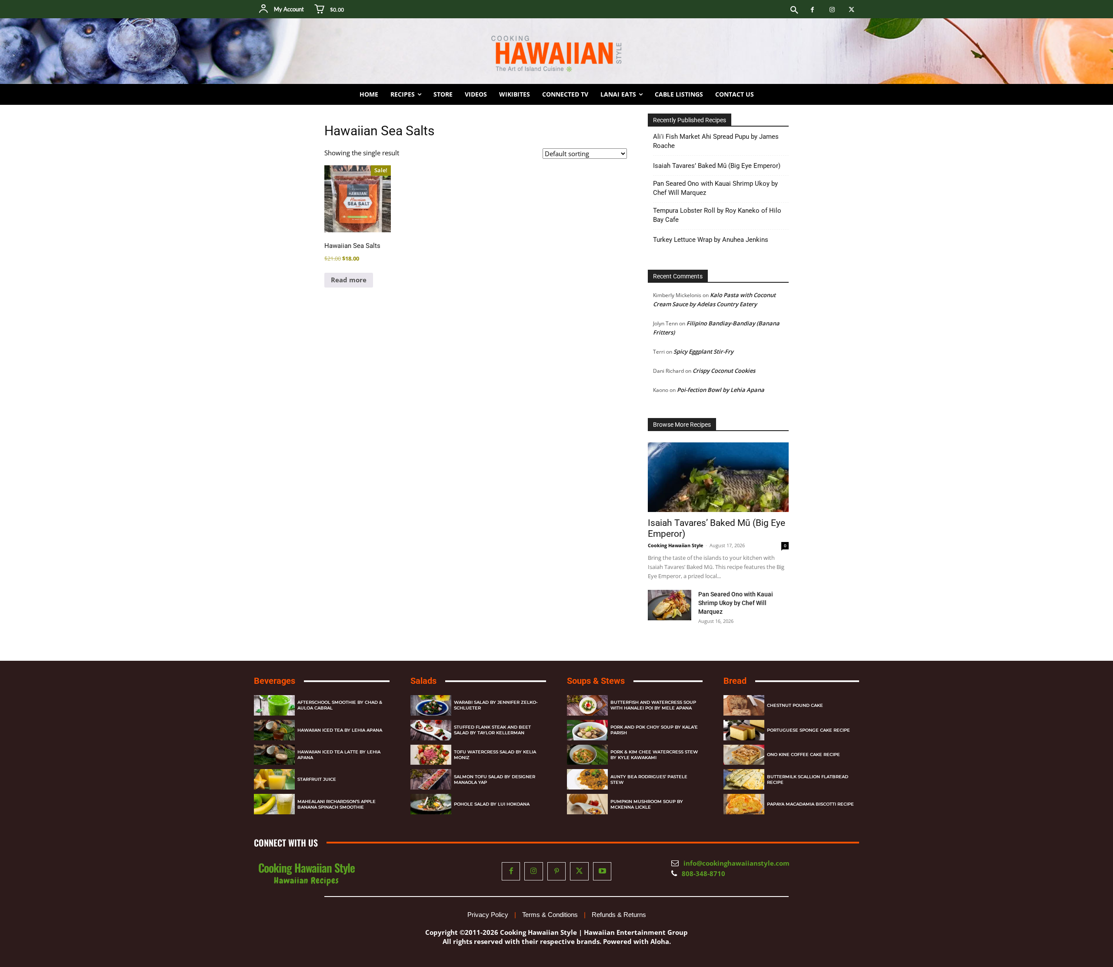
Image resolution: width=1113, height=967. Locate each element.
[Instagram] (832, 9)
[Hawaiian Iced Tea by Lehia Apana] (274, 730)
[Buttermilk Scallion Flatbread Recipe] (743, 779)
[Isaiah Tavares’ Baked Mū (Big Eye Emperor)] (718, 477)
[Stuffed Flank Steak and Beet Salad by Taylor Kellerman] (430, 730)
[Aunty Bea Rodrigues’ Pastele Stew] (587, 779)
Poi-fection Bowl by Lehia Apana (720, 390)
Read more (349, 279)
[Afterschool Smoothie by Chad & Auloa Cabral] (274, 705)
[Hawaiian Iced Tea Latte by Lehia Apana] (274, 755)
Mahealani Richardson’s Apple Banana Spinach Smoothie (336, 804)
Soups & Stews (596, 681)
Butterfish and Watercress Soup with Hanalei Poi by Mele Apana (653, 705)
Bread (734, 681)
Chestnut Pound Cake (795, 705)
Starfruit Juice (316, 779)
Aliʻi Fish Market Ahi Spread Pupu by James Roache (716, 141)
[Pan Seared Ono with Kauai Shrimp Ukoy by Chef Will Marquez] (669, 605)
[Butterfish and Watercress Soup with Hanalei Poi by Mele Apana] (587, 705)
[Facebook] (812, 9)
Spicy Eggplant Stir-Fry (703, 351)
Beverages (274, 681)
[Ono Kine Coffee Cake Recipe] (743, 755)
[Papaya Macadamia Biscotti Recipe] (743, 804)
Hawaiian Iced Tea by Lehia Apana (339, 730)
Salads (423, 681)
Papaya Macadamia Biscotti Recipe (810, 804)
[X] (851, 9)
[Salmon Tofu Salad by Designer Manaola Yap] (430, 779)
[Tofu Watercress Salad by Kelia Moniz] (430, 755)
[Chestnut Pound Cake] (743, 705)
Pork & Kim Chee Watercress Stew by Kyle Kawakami (654, 754)
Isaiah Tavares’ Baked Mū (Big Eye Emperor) (716, 166)
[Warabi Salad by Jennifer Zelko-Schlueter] (430, 705)
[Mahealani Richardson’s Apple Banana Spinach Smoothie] (274, 804)
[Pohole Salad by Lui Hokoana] (430, 804)
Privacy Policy (487, 914)
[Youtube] (602, 871)
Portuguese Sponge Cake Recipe (808, 730)
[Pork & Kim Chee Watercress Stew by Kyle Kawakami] (587, 755)
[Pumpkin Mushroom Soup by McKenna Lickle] (587, 804)
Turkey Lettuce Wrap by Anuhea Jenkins (710, 240)
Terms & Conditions (550, 914)
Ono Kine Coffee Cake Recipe (803, 754)
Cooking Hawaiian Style (675, 545)
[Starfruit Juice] (274, 779)
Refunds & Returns (619, 914)
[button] (794, 10)
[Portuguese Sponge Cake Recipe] (743, 730)
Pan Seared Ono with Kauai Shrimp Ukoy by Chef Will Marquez (715, 188)
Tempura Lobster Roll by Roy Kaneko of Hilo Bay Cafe (717, 215)
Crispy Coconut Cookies (724, 371)
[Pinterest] (556, 871)
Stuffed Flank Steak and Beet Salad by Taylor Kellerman (492, 730)
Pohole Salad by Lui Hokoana (492, 804)
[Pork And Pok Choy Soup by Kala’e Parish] (587, 730)
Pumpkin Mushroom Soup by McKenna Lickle (646, 804)
